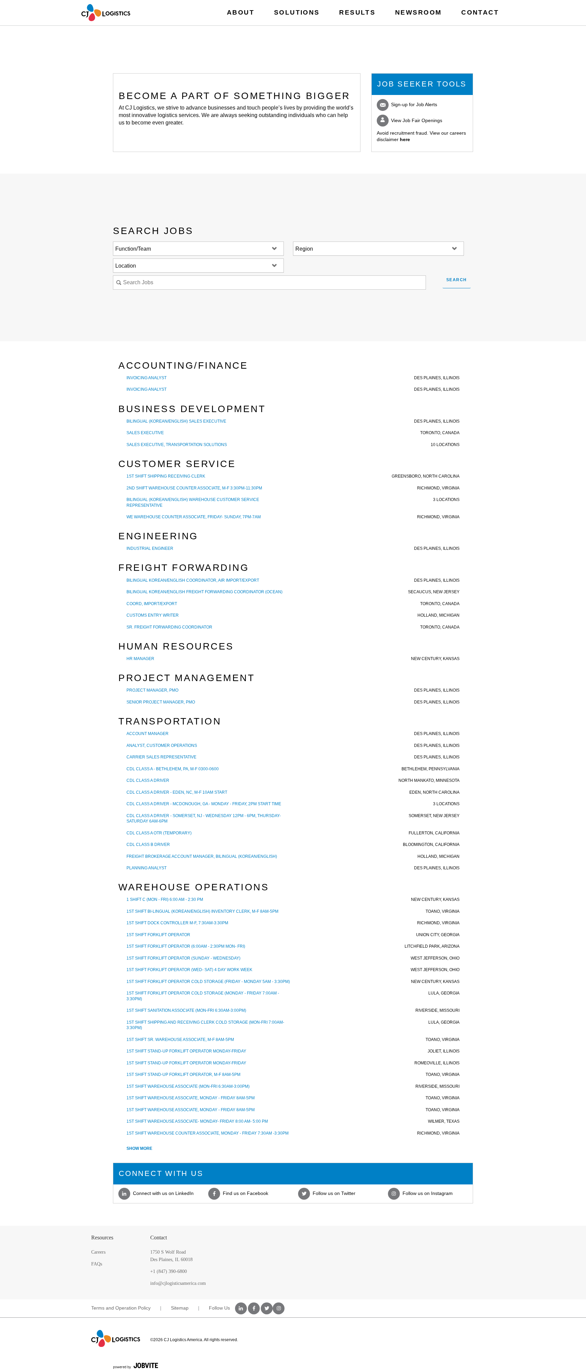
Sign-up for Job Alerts (413, 104)
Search (456, 279)
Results (357, 12)
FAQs (96, 1264)
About (240, 12)
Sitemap (180, 1308)
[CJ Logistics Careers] (105, 12)
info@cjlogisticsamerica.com (178, 1283)
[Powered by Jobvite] (135, 1365)
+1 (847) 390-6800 (168, 1271)
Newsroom (418, 12)
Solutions (297, 12)
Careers (98, 1252)
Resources (102, 1237)
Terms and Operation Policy (121, 1308)
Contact (480, 12)
